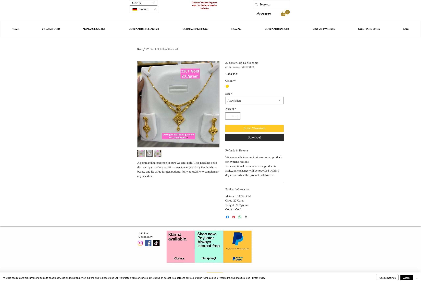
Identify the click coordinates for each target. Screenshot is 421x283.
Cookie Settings (387, 277)
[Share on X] (246, 217)
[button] (143, 3)
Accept (406, 277)
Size (229, 93)
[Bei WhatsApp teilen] (240, 217)
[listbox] (143, 3)
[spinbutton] (233, 116)
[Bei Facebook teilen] (227, 217)
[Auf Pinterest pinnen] (234, 217)
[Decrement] (228, 116)
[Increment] (237, 116)
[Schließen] (417, 277)
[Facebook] (148, 243)
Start (139, 49)
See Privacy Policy (255, 277)
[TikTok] (156, 243)
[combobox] (254, 100)
